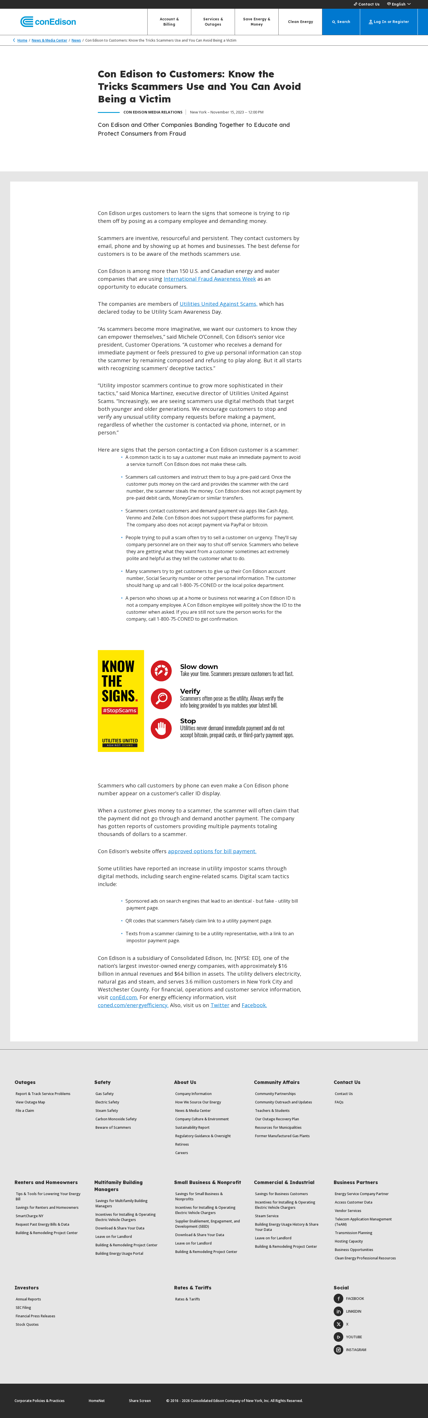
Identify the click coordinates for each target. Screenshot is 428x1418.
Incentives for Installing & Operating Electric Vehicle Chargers (125, 1217)
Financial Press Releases (35, 1316)
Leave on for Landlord (113, 1236)
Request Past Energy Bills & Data (42, 1224)
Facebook (355, 1298)
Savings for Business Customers (281, 1193)
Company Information (193, 1093)
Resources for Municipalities (278, 1127)
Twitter (220, 1005)
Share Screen (140, 1400)
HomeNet (97, 1400)
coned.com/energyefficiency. (133, 1005)
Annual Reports (28, 1299)
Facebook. (254, 1005)
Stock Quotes (27, 1324)
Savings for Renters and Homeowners (47, 1207)
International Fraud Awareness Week (210, 278)
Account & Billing (169, 21)
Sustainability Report (192, 1127)
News (76, 40)
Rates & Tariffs (187, 1299)
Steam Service (267, 1215)
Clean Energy (300, 21)
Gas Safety (104, 1093)
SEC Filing (23, 1307)
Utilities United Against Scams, (219, 303)
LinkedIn (353, 1311)
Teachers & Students (272, 1110)
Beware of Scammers (113, 1127)
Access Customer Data (353, 1202)
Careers (181, 1152)
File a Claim (25, 1110)
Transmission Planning (353, 1232)
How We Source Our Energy (198, 1102)
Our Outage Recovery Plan (277, 1119)
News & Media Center (49, 40)
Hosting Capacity (349, 1241)
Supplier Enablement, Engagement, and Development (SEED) (207, 1224)
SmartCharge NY (29, 1215)
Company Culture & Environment (202, 1119)
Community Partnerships (275, 1093)
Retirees (182, 1144)
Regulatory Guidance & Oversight (203, 1135)
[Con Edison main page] (43, 22)
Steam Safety (106, 1110)
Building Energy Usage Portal (119, 1253)
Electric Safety (107, 1102)
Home (22, 40)
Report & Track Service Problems (43, 1093)
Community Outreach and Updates (283, 1102)
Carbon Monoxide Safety (116, 1119)
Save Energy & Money (256, 21)
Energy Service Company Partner (362, 1193)
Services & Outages (213, 21)
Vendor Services (348, 1210)
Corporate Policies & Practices (40, 1400)
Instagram (356, 1349)
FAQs (339, 1102)
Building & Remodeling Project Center (47, 1232)
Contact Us (369, 4)
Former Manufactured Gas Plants (282, 1135)
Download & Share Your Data (119, 1228)
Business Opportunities (354, 1249)
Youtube (354, 1336)
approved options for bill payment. (212, 851)
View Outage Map (30, 1102)
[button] (398, 4)
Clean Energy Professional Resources (365, 1258)
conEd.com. (124, 997)
